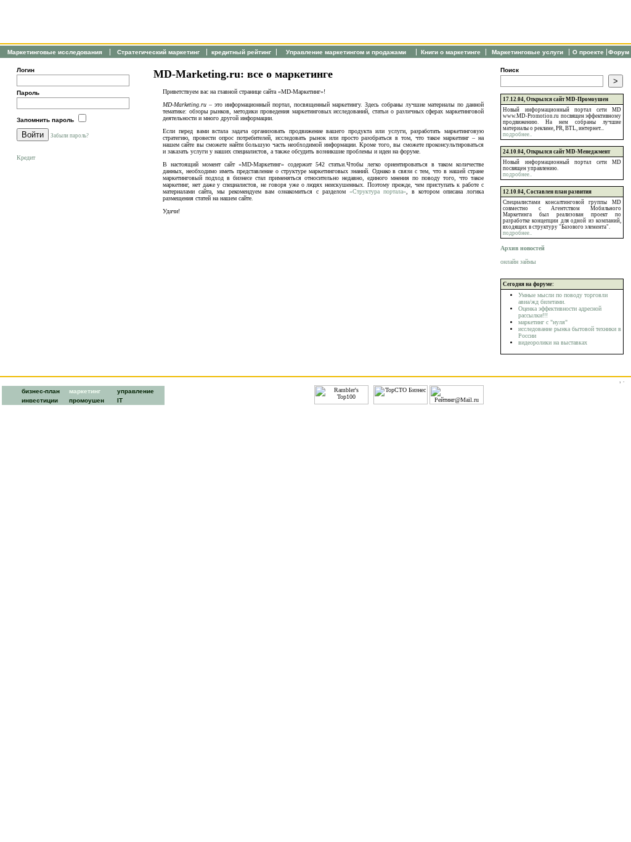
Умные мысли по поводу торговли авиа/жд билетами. (563, 298)
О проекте (588, 52)
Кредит (26, 157)
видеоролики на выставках (552, 342)
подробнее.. (517, 134)
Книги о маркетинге (451, 52)
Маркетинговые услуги (527, 52)
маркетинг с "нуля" (543, 322)
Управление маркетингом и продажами (346, 52)
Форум (618, 52)
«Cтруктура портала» (377, 191)
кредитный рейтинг (241, 52)
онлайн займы (518, 261)
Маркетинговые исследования (54, 52)
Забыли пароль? (70, 136)
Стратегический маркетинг (158, 52)
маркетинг (84, 391)
